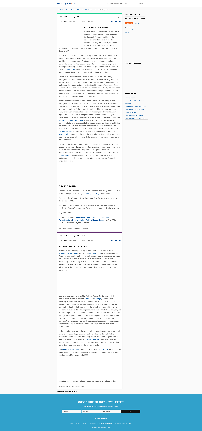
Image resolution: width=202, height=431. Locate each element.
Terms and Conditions (121, 423)
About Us (78, 423)
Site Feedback (92, 423)
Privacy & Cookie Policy (105, 423)
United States (64, 155)
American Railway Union (68, 253)
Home (71, 423)
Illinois (87, 299)
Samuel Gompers (65, 131)
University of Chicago (92, 194)
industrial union (69, 69)
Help (84, 423)
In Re (67, 217)
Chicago (97, 299)
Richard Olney (77, 120)
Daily (130, 423)
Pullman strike (103, 350)
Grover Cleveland (92, 339)
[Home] (66, 3)
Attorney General (65, 120)
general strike (64, 134)
